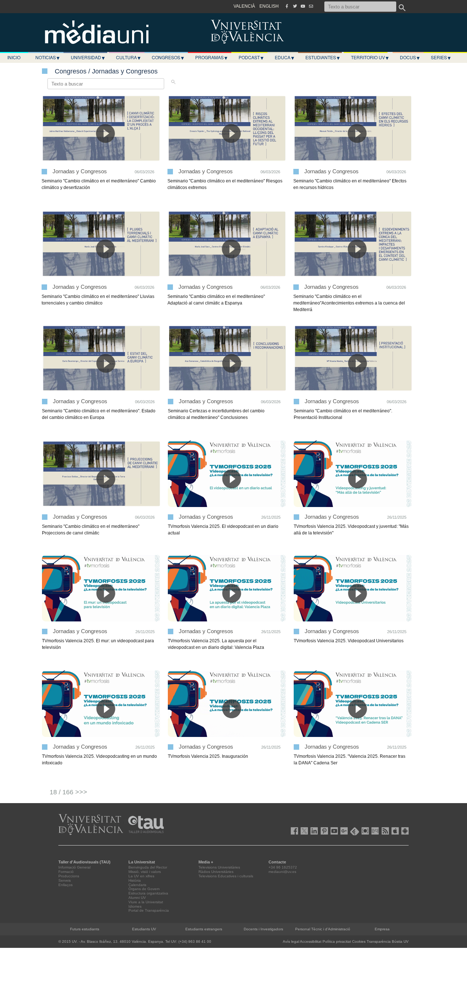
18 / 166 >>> (68, 792)
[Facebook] (286, 6)
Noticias (47, 57)
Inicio (13, 57)
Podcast (251, 57)
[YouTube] (302, 6)
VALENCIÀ (244, 6)
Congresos (168, 57)
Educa (284, 57)
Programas (211, 57)
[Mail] (310, 6)
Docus (410, 57)
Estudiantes (322, 57)
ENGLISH (269, 6)
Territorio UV (370, 57)
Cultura (128, 57)
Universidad (88, 57)
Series (441, 57)
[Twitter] (294, 6)
